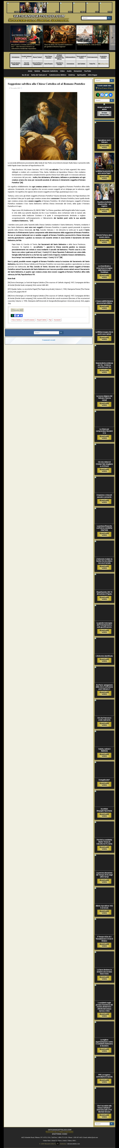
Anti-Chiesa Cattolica (48, 57)
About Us (54, 1140)
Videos (70, 1140)
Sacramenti (57, 320)
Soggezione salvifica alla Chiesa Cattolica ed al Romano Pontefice (46, 84)
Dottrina (71, 75)
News (60, 1140)
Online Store (46, 1140)
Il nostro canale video (104, 86)
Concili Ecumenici (29, 320)
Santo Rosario (48, 64)
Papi (50, 320)
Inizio (30, 71)
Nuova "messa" (37, 57)
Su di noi (25, 75)
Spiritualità (81, 75)
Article (65, 1140)
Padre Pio (92, 64)
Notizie (37, 71)
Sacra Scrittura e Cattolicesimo (37, 63)
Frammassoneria (92, 57)
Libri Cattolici (81, 64)
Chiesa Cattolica (16, 320)
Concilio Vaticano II (27, 57)
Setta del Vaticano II (39, 75)
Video (62, 71)
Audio (69, 71)
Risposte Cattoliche (50, 71)
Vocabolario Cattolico (103, 57)
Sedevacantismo (70, 57)
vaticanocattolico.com (73, 1144)
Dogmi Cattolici (41, 320)
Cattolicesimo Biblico (57, 75)
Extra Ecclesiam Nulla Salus (15, 63)
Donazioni (78, 71)
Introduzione (15, 57)
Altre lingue (92, 75)
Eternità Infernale (26, 63)
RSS (74, 1140)
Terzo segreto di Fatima (81, 57)
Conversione (70, 64)
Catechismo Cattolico (59, 63)
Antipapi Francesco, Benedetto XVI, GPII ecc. (59, 57)
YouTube (87, 71)
